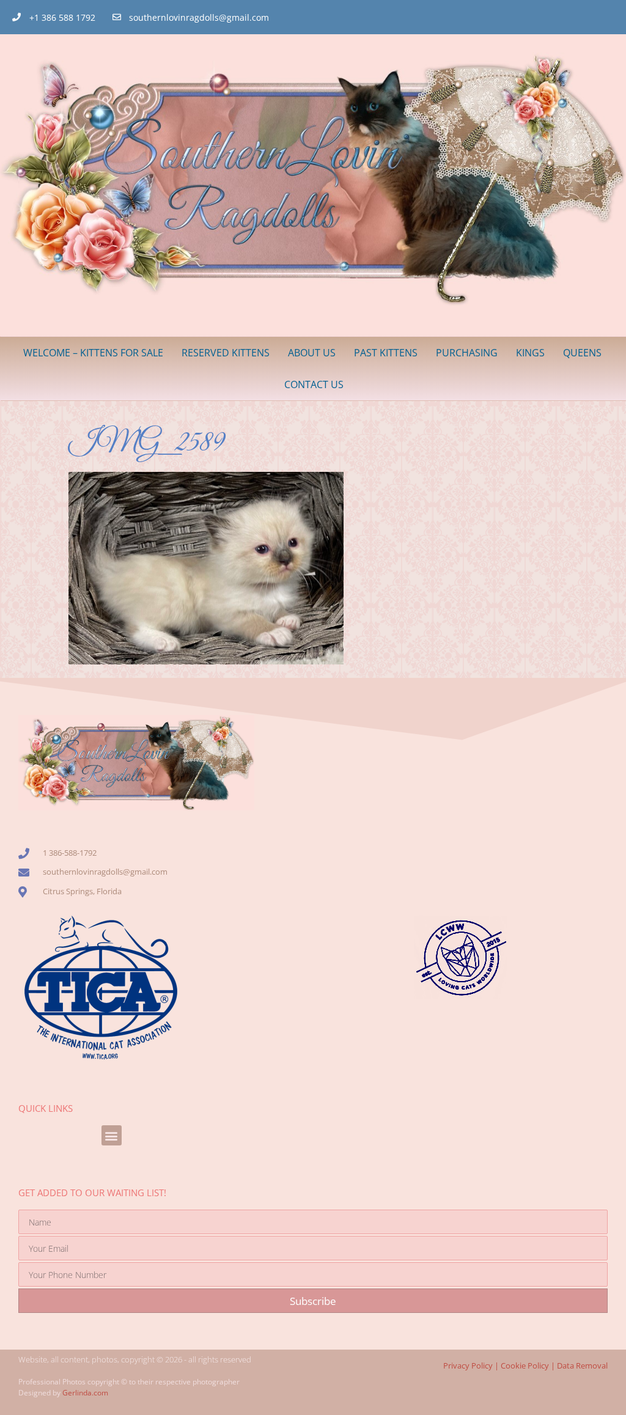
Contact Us (314, 384)
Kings (530, 352)
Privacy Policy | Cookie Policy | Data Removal (525, 1365)
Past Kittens (386, 352)
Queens (582, 352)
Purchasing (467, 352)
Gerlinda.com (85, 1392)
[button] (111, 1135)
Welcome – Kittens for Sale (93, 352)
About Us (312, 352)
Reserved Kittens (226, 352)
